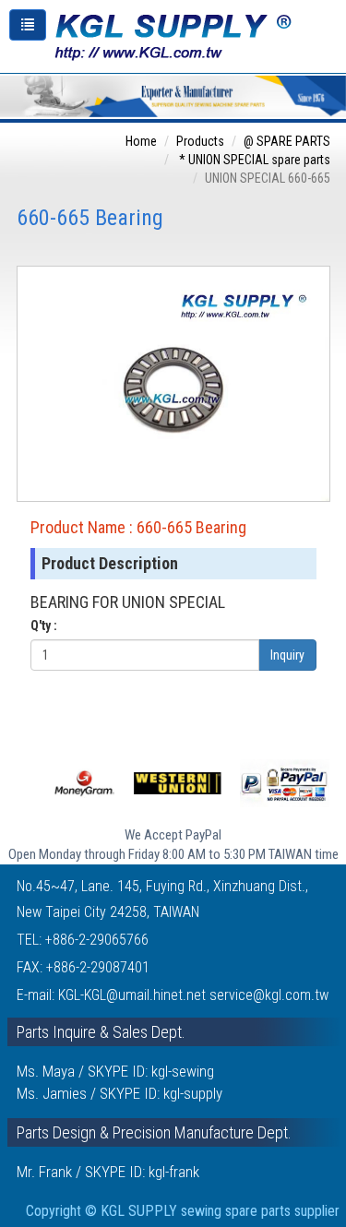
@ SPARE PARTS (287, 141)
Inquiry (287, 655)
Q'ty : (43, 625)
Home (141, 141)
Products (200, 141)
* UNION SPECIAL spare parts (253, 159)
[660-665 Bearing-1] (173, 382)
